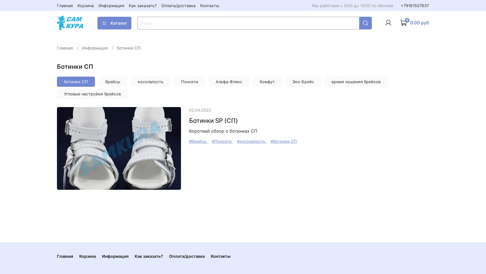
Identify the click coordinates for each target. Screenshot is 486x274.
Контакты (209, 5)
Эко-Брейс (303, 81)
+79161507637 (415, 5)
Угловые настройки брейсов (92, 93)
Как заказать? (143, 5)
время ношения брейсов (356, 81)
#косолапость (252, 141)
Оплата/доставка (178, 5)
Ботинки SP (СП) (213, 120)
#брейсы (198, 141)
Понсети (189, 81)
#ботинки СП (284, 141)
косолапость (151, 81)
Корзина (85, 5)
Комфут (267, 81)
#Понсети (222, 141)
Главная (65, 5)
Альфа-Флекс (229, 81)
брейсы (112, 81)
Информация (111, 5)
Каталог (119, 23)
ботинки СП (76, 81)
